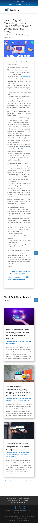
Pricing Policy (23, 500)
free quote (21, 273)
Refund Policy (12, 500)
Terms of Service (23, 498)
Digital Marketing (22, 400)
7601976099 (20, 2)
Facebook (12, 520)
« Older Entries (8, 481)
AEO (26, 398)
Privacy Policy (11, 498)
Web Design (25, 454)
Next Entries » (30, 481)
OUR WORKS (28, 4)
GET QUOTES (10, 4)
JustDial (19, 520)
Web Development (11, 343)
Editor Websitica (12, 341)
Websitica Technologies (19, 511)
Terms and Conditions (18, 502)
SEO (22, 149)
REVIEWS (19, 4)
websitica (8, 35)
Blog (23, 35)
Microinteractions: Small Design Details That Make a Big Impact (18, 446)
